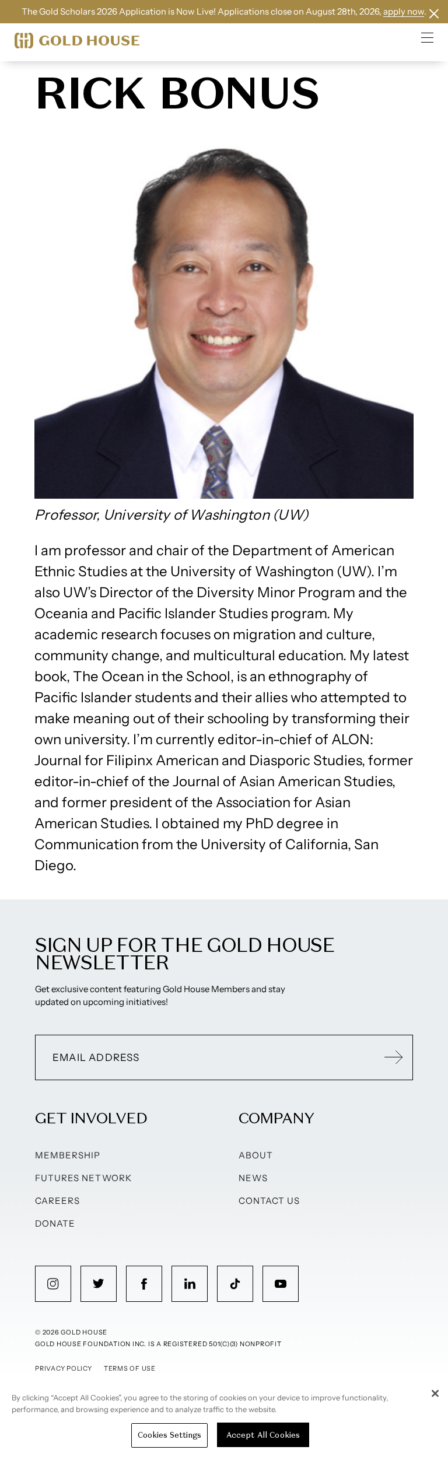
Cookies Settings (169, 1435)
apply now (403, 11)
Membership (68, 1155)
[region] (224, 1419)
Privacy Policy (63, 1368)
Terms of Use (130, 1368)
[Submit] (393, 1057)
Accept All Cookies (263, 1435)
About (256, 1155)
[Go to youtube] (280, 1284)
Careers (57, 1200)
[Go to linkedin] (190, 1284)
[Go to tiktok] (235, 1284)
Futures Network (83, 1177)
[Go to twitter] (98, 1284)
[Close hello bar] (434, 14)
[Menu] (427, 37)
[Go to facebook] (144, 1284)
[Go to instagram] (53, 1284)
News (253, 1177)
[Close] (435, 1393)
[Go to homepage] (77, 40)
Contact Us (269, 1200)
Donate (55, 1223)
